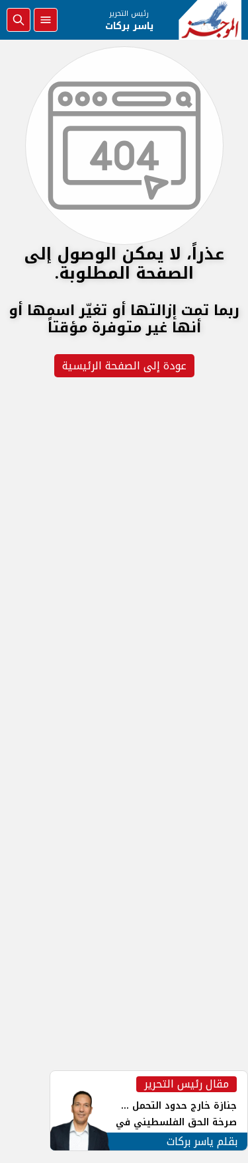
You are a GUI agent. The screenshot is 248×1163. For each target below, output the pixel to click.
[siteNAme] (210, 20)
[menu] (46, 20)
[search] (18, 20)
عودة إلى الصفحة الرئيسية (124, 365)
